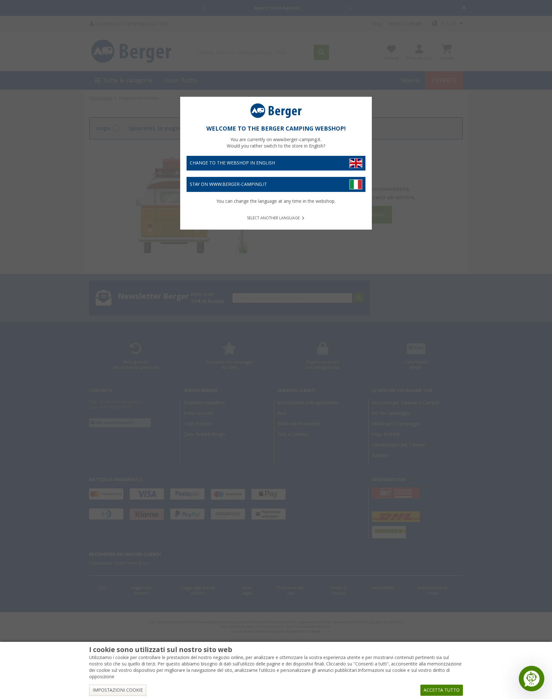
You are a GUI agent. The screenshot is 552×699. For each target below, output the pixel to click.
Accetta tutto (442, 690)
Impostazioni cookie (118, 690)
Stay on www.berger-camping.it (228, 184)
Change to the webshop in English (232, 162)
